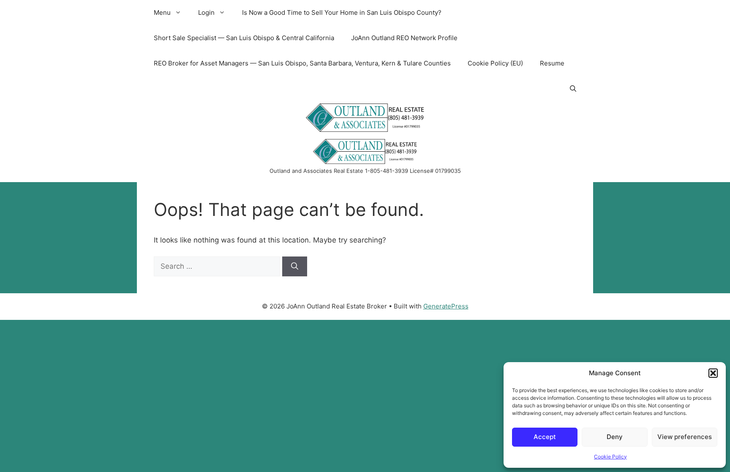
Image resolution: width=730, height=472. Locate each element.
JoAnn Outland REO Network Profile (404, 38)
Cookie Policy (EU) (495, 63)
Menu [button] (162, 12)
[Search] (294, 266)
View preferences (684, 437)
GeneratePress (446, 306)
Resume (552, 63)
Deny (615, 437)
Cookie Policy (610, 456)
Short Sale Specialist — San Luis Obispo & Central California (244, 38)
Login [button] (206, 12)
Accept (545, 437)
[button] (713, 373)
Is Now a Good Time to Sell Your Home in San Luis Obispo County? (341, 12)
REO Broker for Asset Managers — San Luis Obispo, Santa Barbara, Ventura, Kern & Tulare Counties (302, 63)
